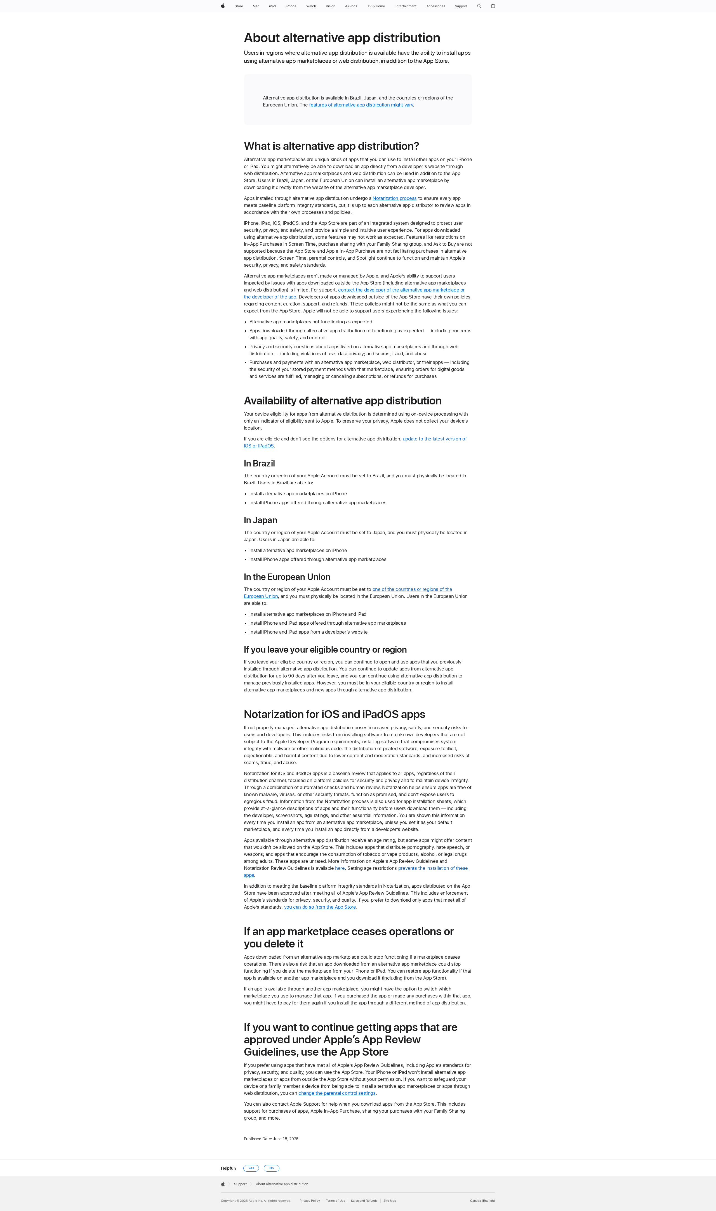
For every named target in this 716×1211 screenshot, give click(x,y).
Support (240, 1184)
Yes (251, 1168)
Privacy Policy (310, 1201)
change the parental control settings (337, 1093)
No (271, 1168)
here (340, 868)
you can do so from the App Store (320, 907)
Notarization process (395, 198)
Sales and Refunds (364, 1201)
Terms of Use (335, 1201)
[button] (479, 6)
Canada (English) (482, 1201)
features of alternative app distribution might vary (361, 105)
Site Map (389, 1201)
